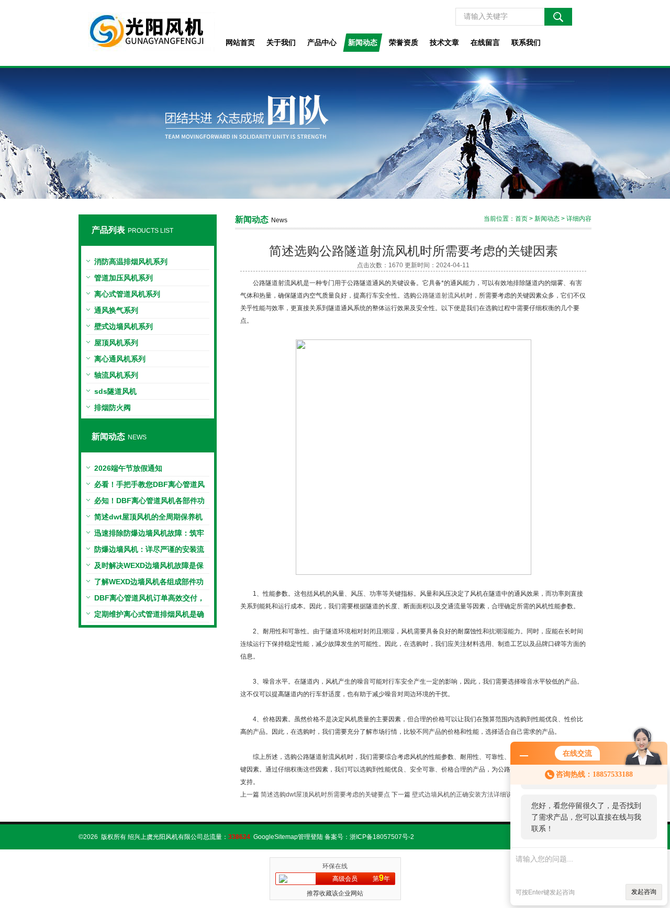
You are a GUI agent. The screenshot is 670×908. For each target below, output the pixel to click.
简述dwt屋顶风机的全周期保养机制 (148, 519)
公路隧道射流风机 (441, 295)
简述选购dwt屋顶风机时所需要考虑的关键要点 (325, 794)
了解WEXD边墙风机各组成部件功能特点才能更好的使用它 (149, 583)
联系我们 (526, 42)
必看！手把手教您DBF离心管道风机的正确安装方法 (149, 486)
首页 (521, 218)
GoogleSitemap (275, 837)
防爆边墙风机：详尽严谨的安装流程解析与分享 (149, 551)
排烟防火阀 (112, 407)
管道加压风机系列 (123, 278)
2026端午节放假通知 (128, 468)
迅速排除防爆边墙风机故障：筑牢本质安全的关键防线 (149, 535)
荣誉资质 (403, 42)
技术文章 (444, 42)
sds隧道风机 (115, 391)
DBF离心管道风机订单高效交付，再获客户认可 (149, 600)
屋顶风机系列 (116, 342)
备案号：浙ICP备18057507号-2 (369, 837)
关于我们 (281, 42)
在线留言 (485, 42)
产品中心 (322, 42)
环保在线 (335, 866)
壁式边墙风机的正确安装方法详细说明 (465, 794)
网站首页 (240, 42)
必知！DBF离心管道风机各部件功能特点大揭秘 (149, 502)
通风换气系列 (116, 310)
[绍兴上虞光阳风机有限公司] (147, 33)
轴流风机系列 (116, 375)
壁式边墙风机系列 (123, 326)
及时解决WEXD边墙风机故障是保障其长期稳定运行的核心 (149, 567)
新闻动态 (362, 42)
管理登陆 (310, 837)
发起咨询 (643, 891)
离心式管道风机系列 (127, 294)
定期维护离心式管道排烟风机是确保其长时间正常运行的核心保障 (149, 616)
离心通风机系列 (120, 359)
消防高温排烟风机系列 (131, 261)
